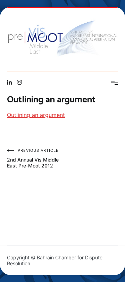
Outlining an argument (36, 114)
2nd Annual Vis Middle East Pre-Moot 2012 (33, 158)
